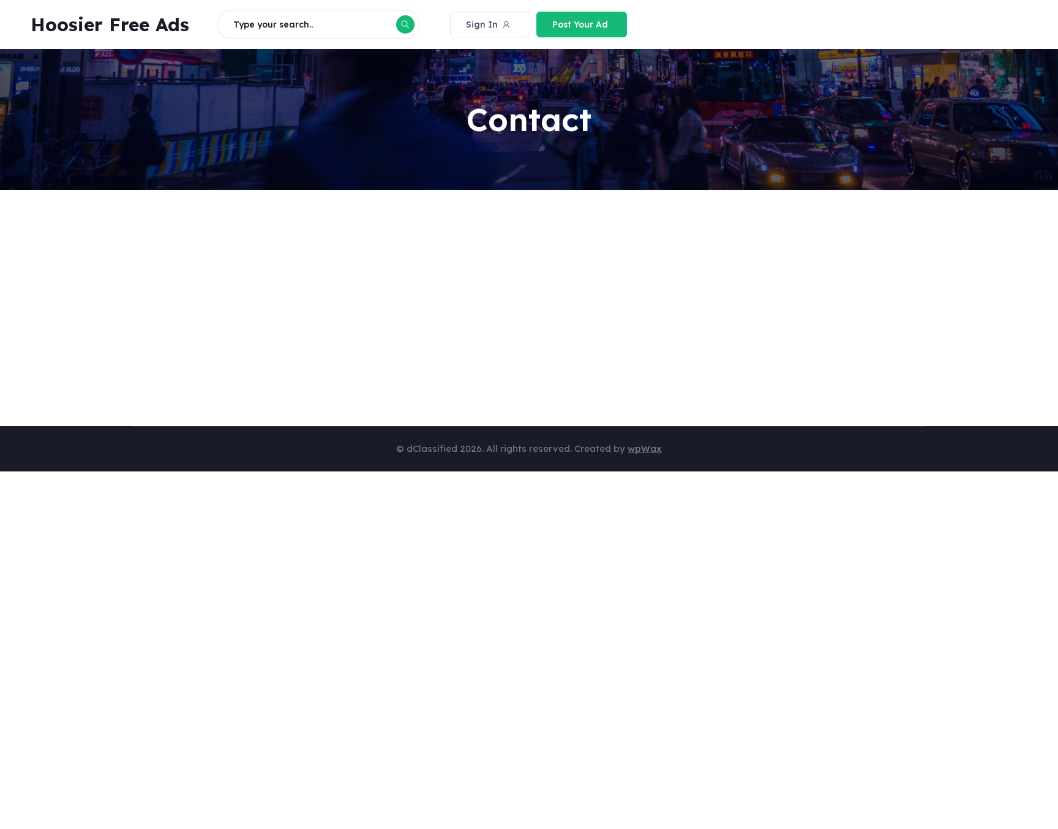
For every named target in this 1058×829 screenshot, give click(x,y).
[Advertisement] (499, 298)
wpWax (645, 448)
